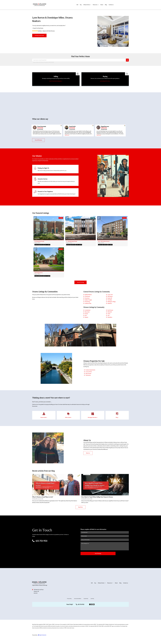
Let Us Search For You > (105, 81)
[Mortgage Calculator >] (92, 414)
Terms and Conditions (77, 598)
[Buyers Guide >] (44, 414)
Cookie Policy (86, 598)
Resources (95, 4)
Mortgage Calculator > (93, 417)
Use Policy (92, 598)
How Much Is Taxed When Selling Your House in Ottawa (97, 497)
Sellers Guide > (68, 417)
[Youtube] (93, 604)
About (101, 4)
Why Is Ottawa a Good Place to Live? (42, 497)
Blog (106, 4)
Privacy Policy (69, 598)
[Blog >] (117, 414)
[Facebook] (92, 604)
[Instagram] (90, 604)
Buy (81, 4)
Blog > (117, 417)
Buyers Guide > (44, 417)
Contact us (111, 4)
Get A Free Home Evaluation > (55, 81)
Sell (77, 4)
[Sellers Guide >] (68, 414)
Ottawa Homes (86, 4)
